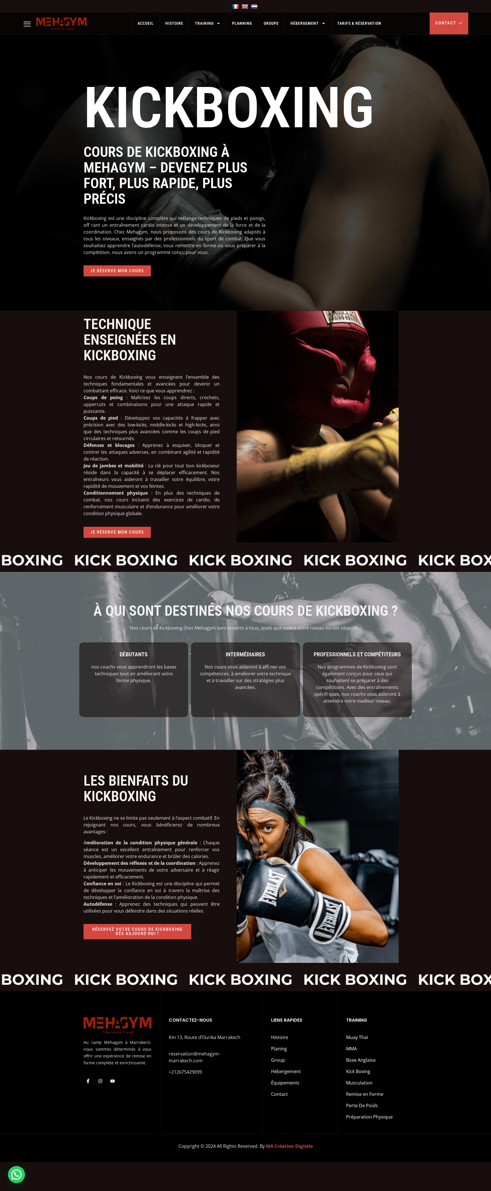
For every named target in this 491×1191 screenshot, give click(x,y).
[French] (236, 6)
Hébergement (304, 23)
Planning (242, 23)
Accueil (146, 23)
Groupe (271, 23)
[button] (16, 1174)
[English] (246, 6)
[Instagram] (100, 1081)
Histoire (174, 23)
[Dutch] (255, 6)
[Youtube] (112, 1081)
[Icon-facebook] (88, 1081)
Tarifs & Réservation (359, 23)
